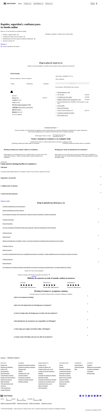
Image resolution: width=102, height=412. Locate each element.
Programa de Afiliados (65, 369)
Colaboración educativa (65, 371)
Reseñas (61, 367)
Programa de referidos (64, 373)
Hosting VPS (4, 369)
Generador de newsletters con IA (46, 381)
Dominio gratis (22, 369)
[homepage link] (10, 3)
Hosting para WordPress (7, 367)
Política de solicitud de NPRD (8, 403)
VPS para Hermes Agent (7, 383)
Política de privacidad (22, 403)
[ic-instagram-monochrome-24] (86, 396)
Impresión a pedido (43, 377)
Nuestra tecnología (79, 367)
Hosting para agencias (6, 379)
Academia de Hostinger (93, 369)
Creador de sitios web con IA (45, 369)
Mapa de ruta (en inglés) (65, 377)
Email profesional (5, 373)
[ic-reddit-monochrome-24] (95, 396)
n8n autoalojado (5, 371)
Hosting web (4, 365)
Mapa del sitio (62, 383)
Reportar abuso (91, 373)
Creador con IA (42, 365)
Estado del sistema (64, 379)
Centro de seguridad (64, 381)
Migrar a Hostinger (43, 386)
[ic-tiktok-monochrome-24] (97, 396)
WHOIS (20, 371)
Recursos (48, 3)
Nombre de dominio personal (25, 379)
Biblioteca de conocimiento (94, 367)
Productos (26, 3)
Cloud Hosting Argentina (7, 375)
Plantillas (40, 373)
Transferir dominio (23, 375)
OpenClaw (3, 386)
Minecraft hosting (5, 381)
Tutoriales (89, 365)
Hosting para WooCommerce (8, 377)
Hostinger (3, 358)
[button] (51, 167)
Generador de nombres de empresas (47, 379)
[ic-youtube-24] (92, 396)
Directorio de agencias (65, 375)
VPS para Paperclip (6, 388)
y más (40, 400)
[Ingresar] (96, 3)
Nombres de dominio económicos (26, 367)
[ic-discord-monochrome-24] (100, 396)
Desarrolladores (37, 3)
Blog (76, 369)
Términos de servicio (46, 403)
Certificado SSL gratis (23, 373)
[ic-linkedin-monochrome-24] (80, 396)
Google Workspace (5, 390)
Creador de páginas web (44, 367)
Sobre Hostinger (79, 365)
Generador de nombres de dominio (47, 375)
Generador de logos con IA (45, 383)
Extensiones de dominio (24, 377)
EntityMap (62, 386)
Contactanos (90, 371)
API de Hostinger (42, 388)
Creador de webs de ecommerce (46, 371)
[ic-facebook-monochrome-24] (83, 396)
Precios (20, 3)
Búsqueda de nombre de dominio (26, 365)
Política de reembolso (34, 403)
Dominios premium (23, 381)
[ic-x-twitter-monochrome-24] (89, 396)
